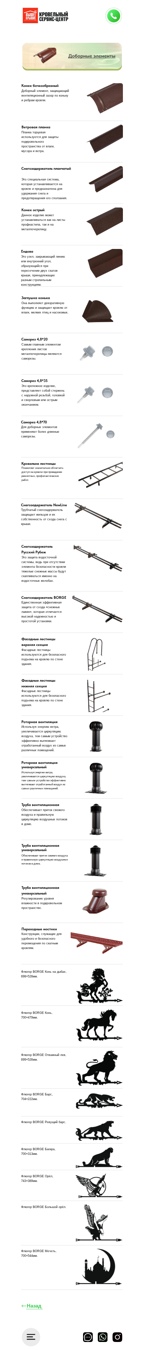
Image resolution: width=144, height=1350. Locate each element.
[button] (113, 16)
